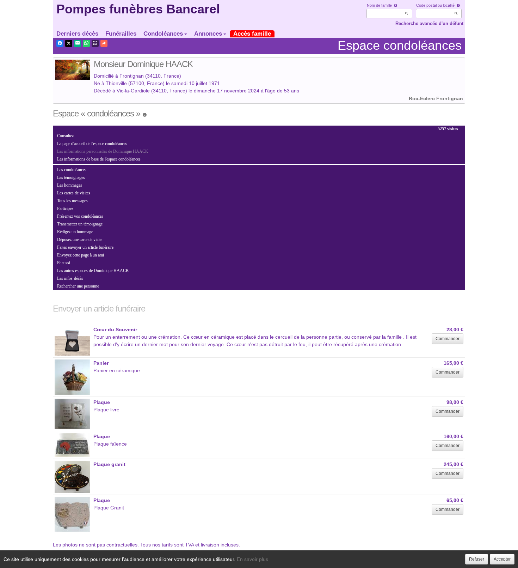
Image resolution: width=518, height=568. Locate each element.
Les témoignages (71, 177)
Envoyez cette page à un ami (80, 255)
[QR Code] (95, 43)
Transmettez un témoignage (80, 224)
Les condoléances (71, 169)
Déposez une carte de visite (79, 239)
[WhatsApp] (86, 43)
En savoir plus (252, 559)
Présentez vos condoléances (80, 216)
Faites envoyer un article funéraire (85, 247)
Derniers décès (77, 33)
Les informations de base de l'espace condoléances (99, 159)
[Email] (77, 43)
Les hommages (69, 185)
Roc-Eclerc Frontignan (436, 98)
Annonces (208, 33)
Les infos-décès (70, 278)
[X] (68, 43)
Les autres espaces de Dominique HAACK (93, 270)
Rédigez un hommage (75, 231)
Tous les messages (72, 200)
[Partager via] (103, 43)
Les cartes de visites (73, 193)
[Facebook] (59, 43)
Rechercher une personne (78, 286)
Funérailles (120, 33)
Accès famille (252, 33)
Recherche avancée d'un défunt (429, 23)
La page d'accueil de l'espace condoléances (92, 143)
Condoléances (163, 33)
